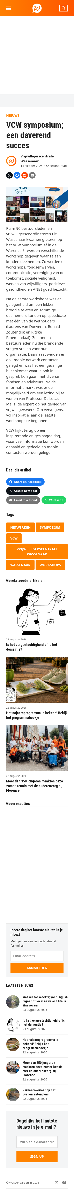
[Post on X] (9, 175)
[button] (8, 8)
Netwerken (20, 527)
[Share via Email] (32, 175)
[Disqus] (37, 863)
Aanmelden (37, 968)
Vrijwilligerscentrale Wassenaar (37, 551)
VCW (13, 538)
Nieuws (12, 115)
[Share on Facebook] (17, 175)
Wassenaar (20, 565)
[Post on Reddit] (24, 175)
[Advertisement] (37, 55)
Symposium (50, 527)
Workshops (50, 565)
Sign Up (37, 1156)
